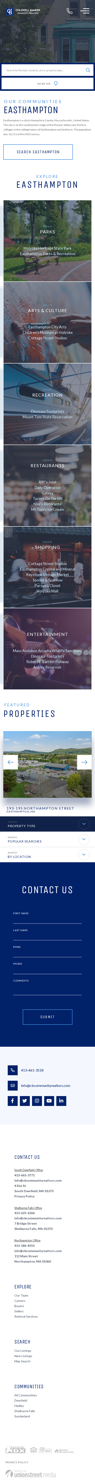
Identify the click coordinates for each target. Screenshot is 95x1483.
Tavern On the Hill (48, 498)
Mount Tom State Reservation (47, 416)
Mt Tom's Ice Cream (47, 509)
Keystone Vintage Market (47, 574)
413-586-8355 (24, 1245)
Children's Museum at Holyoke (48, 332)
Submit (47, 1016)
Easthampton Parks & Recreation (47, 253)
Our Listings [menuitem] (22, 1350)
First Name (21, 913)
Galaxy (47, 492)
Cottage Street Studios (47, 338)
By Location (19, 857)
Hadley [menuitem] (19, 1406)
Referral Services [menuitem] (26, 1316)
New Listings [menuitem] (23, 1356)
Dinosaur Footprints (47, 411)
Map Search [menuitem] (22, 1361)
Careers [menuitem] (19, 1300)
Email (17, 946)
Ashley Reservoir (47, 667)
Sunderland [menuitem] (22, 1416)
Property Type (21, 826)
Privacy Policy (24, 1196)
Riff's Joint (47, 481)
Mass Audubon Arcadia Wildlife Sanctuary (47, 650)
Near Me (44, 83)
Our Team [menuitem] (21, 1295)
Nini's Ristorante (47, 503)
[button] (87, 70)
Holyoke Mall (47, 591)
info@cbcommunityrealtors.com (45, 1085)
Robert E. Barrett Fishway (47, 661)
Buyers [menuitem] (19, 1306)
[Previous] (10, 762)
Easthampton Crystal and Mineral (47, 569)
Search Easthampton (38, 151)
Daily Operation (47, 487)
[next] (84, 762)
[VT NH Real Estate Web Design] (31, 1474)
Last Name (20, 930)
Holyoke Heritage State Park (48, 248)
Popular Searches (25, 841)
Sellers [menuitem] (19, 1311)
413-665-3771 (24, 1175)
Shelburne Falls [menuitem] (24, 1411)
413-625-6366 (24, 1213)
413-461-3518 (32, 1070)
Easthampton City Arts (47, 327)
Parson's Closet (47, 585)
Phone (17, 963)
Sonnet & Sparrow (48, 580)
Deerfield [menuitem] (20, 1400)
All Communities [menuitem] (25, 1395)
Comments (21, 980)
